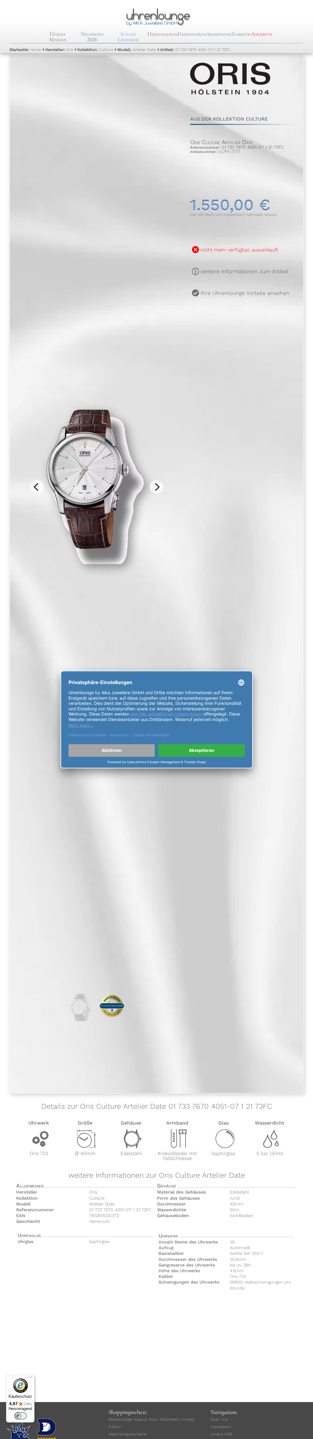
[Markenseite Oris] (230, 100)
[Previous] (37, 487)
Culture (95, 49)
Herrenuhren (162, 34)
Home (25, 49)
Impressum (221, 1426)
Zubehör (241, 34)
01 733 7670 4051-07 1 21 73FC (195, 49)
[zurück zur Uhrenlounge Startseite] (156, 16)
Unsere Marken (58, 37)
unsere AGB (221, 1434)
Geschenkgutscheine (128, 1434)
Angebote (261, 34)
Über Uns (219, 1419)
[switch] (20, 1415)
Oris (59, 49)
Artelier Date (136, 49)
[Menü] (31, 1378)
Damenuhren (192, 34)
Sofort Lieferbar (128, 37)
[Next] (156, 487)
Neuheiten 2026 (92, 37)
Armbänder (218, 34)
